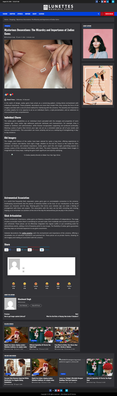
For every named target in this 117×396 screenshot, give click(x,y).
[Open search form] (98, 13)
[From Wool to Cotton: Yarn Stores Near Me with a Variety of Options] (66, 335)
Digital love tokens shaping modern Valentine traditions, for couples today (15, 346)
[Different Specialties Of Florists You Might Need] (41, 335)
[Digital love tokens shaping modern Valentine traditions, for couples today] (16, 335)
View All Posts (36, 305)
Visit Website (23, 305)
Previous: (14, 315)
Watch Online (109, 14)
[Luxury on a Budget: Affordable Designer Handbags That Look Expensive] (72, 367)
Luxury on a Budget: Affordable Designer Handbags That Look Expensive (71, 379)
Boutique (27, 14)
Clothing (41, 14)
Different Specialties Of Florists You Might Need (40, 346)
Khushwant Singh (10, 37)
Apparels (20, 14)
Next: (62, 315)
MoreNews (64, 394)
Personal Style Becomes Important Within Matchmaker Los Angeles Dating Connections (16, 380)
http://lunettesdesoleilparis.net (35, 271)
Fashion (5, 14)
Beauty (35, 14)
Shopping (12, 14)
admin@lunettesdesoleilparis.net (36, 268)
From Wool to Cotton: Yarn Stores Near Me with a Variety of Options (66, 346)
